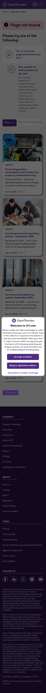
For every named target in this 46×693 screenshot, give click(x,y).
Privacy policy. (32, 350)
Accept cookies (23, 357)
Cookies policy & (17, 350)
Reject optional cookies (23, 366)
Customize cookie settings (23, 373)
